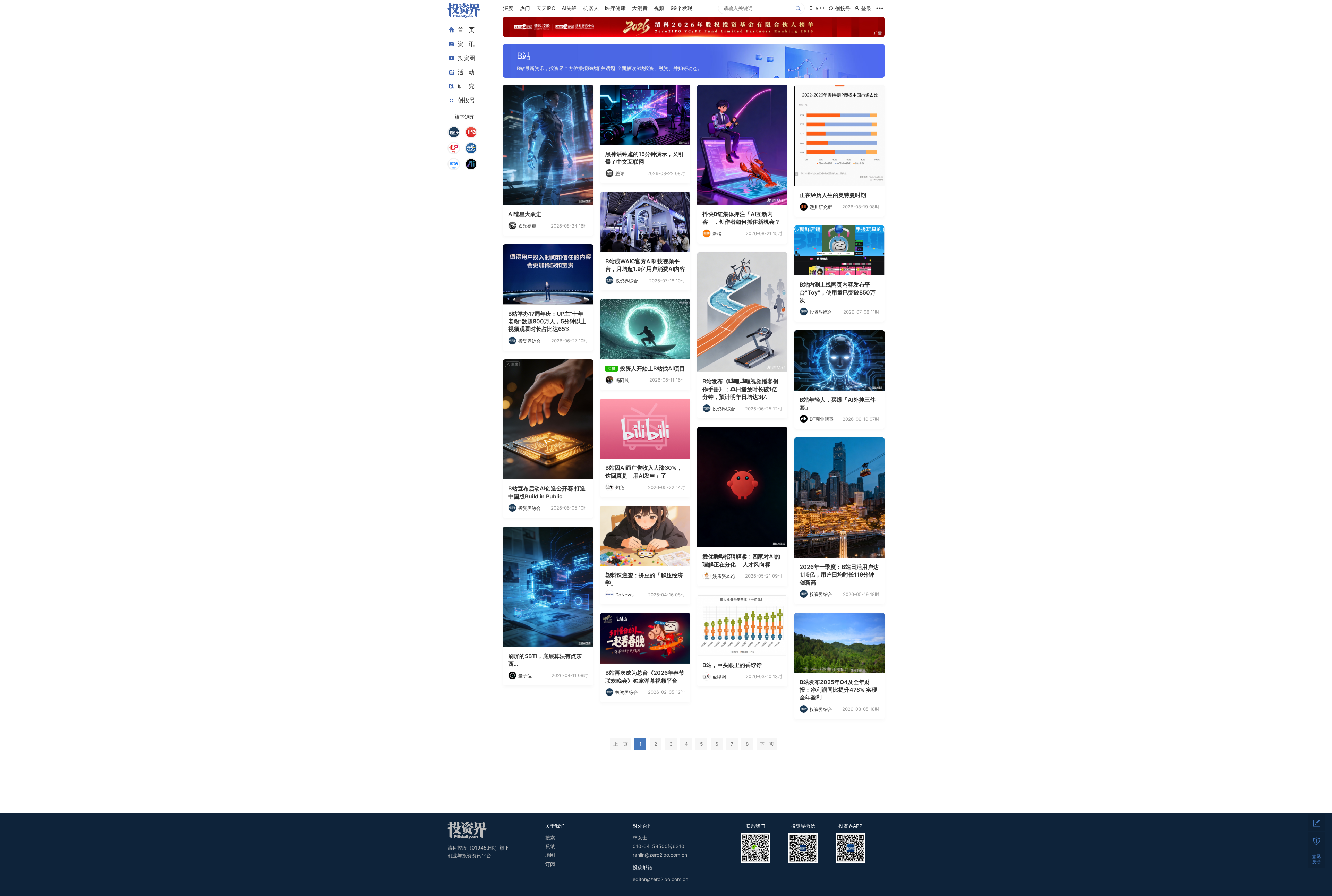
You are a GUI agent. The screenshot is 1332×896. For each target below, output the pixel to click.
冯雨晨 (622, 380)
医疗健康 (615, 8)
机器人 (591, 8)
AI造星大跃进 (524, 214)
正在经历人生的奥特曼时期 (833, 194)
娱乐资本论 (723, 576)
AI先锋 (569, 8)
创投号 (466, 100)
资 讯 (466, 44)
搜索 (550, 837)
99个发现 (681, 8)
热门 (525, 8)
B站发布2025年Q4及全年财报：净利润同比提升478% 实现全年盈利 (838, 690)
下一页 (767, 744)
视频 (659, 8)
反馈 (550, 846)
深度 (508, 8)
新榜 (717, 234)
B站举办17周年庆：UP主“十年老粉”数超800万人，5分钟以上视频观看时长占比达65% (547, 321)
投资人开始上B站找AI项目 (652, 368)
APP (820, 8)
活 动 (466, 72)
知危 (619, 487)
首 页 (466, 29)
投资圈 (466, 57)
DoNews (624, 594)
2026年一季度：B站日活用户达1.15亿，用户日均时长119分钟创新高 (839, 574)
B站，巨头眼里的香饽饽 (732, 665)
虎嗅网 (719, 677)
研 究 (466, 86)
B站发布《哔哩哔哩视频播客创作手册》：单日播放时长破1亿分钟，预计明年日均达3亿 (740, 389)
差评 (619, 173)
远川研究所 (821, 207)
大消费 (640, 8)
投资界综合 (626, 280)
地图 (550, 855)
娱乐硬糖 (527, 226)
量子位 (525, 676)
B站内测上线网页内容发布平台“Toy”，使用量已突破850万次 (838, 292)
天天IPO (545, 8)
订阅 (550, 864)
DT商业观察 (822, 419)
